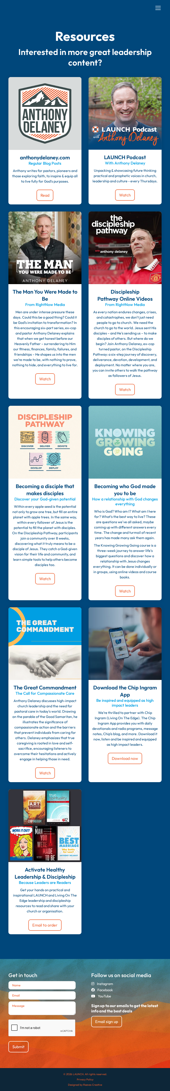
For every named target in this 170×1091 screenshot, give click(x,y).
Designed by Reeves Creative (85, 1084)
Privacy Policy (85, 1079)
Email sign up (106, 1021)
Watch (125, 195)
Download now (125, 758)
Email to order (45, 925)
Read (45, 195)
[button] (157, 8)
